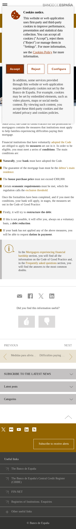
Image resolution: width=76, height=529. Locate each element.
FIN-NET (17, 491)
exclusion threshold (37, 190)
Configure (59, 69)
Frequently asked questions (41, 263)
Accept (15, 69)
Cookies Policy (42, 52)
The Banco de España (23, 468)
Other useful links (21, 511)
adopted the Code (61, 142)
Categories (10, 399)
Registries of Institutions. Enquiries (31, 501)
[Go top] (68, 417)
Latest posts (10, 386)
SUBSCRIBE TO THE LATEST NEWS (27, 374)
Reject (36, 69)
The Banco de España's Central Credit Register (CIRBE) (38, 480)
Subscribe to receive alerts (54, 443)
